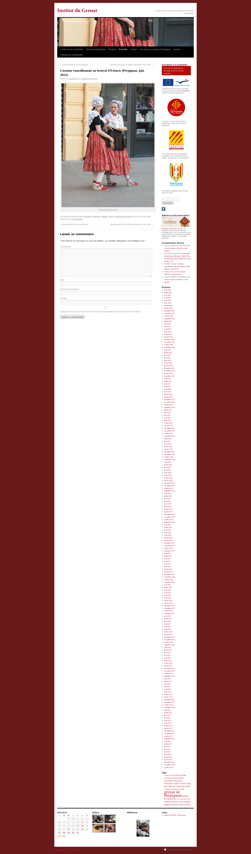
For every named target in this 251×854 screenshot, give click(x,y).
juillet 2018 (168, 527)
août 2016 (167, 584)
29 (69, 832)
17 (78, 825)
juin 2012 (167, 715)
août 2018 (167, 524)
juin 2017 (167, 558)
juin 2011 (167, 746)
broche (166, 778)
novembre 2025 (169, 313)
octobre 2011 (168, 736)
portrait (167, 804)
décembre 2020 (169, 451)
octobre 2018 (168, 519)
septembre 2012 (169, 707)
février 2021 (168, 446)
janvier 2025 (168, 337)
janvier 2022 (168, 425)
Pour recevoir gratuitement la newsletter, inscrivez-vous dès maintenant (173, 70)
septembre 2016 (169, 582)
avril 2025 (167, 329)
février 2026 (168, 305)
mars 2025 (167, 331)
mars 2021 (167, 444)
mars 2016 (167, 598)
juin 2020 (167, 467)
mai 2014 (167, 655)
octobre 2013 (168, 673)
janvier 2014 (168, 665)
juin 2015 (167, 621)
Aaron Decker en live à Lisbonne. (74, 64)
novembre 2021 (169, 431)
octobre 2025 (168, 316)
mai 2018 (167, 530)
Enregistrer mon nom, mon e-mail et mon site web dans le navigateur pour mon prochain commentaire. (100, 311)
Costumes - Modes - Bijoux (103, 216)
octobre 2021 (168, 433)
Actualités (123, 49)
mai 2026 (167, 297)
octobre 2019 (168, 488)
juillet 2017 (168, 556)
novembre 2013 (169, 671)
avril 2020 (167, 472)
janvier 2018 (168, 540)
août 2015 (167, 616)
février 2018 (168, 538)
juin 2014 (167, 652)
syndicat (182, 804)
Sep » (64, 836)
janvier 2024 (168, 365)
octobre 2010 (168, 767)
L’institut (133, 49)
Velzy (188, 804)
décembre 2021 (169, 428)
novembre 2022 (169, 402)
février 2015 (168, 631)
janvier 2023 (168, 397)
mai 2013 (167, 686)
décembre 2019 (169, 483)
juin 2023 (167, 384)
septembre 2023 (169, 376)
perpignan (187, 801)
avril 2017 (167, 564)
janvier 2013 (168, 697)
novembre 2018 (169, 517)
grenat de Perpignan (173, 793)
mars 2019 (167, 506)
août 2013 (167, 678)
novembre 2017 (169, 545)
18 (82, 825)
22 (69, 829)
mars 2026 (167, 303)
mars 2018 (167, 535)
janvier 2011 (168, 759)
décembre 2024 (169, 339)
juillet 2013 (168, 681)
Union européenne (183, 90)
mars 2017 (167, 566)
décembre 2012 (169, 699)
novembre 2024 (169, 342)
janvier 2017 (168, 571)
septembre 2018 (169, 522)
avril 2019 (167, 504)
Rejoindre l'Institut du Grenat (172, 228)
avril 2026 (167, 300)
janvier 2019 (168, 511)
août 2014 (167, 647)
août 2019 (167, 493)
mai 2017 (167, 561)
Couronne (180, 786)
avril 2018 (167, 532)
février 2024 (168, 363)
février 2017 (168, 569)
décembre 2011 (169, 731)
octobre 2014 (168, 642)
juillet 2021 (168, 438)
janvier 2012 (168, 728)
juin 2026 (167, 295)
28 (64, 832)
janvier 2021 (168, 449)
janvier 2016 (168, 603)
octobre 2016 (168, 579)
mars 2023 (167, 391)
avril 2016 (167, 595)
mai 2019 (167, 501)
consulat (182, 783)
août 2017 (167, 553)
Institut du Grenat (77, 10)
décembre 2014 (169, 637)
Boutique (112, 49)
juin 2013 (167, 684)
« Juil (59, 836)
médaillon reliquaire (171, 801)
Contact (177, 49)
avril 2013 (167, 689)
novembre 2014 (169, 639)
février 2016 (168, 600)
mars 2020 (167, 475)
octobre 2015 (168, 611)
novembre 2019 (169, 485)
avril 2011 (167, 751)
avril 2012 (167, 720)
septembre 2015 (169, 613)
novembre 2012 (169, 702)
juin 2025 (167, 324)
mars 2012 (167, 723)
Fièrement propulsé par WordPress (179, 849)
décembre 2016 (169, 574)
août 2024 (167, 350)
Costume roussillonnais (96, 49)
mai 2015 (167, 624)
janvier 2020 (168, 480)
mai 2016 (167, 592)
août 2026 (167, 290)
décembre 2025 (169, 311)
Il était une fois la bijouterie (71, 49)
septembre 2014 (169, 645)
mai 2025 (167, 326)
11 (82, 822)
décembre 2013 (169, 668)
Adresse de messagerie (70, 289)
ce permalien (77, 219)
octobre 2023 (168, 373)
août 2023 (167, 378)
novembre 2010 (169, 765)
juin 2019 (167, 498)
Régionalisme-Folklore (123, 216)
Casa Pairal (173, 778)
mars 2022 (167, 420)
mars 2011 (167, 754)
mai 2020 (167, 470)
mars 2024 (167, 360)
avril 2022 (167, 417)
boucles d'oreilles (180, 775)
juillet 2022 (168, 410)
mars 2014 (167, 660)
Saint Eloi (174, 804)
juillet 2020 (168, 464)
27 (60, 832)
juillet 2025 (168, 321)
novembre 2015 (169, 608)
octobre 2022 (168, 404)
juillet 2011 (168, 744)
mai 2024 (167, 357)
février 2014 (168, 663)
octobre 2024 (168, 344)
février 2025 (168, 334)
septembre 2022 (169, 407)
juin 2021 (167, 441)
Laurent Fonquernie (89, 78)
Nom (62, 279)
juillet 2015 (168, 618)
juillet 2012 (168, 712)
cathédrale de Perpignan (173, 780)
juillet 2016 (168, 587)
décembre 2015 (169, 605)
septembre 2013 (169, 676)
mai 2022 (167, 415)
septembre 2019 (169, 491)
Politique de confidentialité (71, 54)
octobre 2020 (168, 457)
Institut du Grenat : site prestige (175, 815)
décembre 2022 (169, 399)
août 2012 (167, 710)
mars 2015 (167, 629)
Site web (63, 298)
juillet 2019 (168, 496)
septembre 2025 (169, 318)
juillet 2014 (168, 650)
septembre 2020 (169, 459)
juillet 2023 (168, 381)
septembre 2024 (169, 347)
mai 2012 (167, 718)
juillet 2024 (168, 352)
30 (73, 832)
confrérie (176, 783)
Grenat (182, 789)
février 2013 (168, 694)
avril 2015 (167, 626)
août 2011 (167, 741)
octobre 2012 (168, 705)
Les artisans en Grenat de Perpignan (155, 49)
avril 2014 (167, 658)
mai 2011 (167, 749)
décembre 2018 (169, 514)
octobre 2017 (168, 548)
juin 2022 (167, 412)
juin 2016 (167, 590)
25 (82, 829)
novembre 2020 (169, 454)
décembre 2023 (169, 368)
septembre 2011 (169, 738)
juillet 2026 (168, 292)
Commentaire (65, 246)
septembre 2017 (169, 551)
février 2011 (168, 757)
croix (187, 786)
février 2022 (168, 423)
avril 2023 (167, 389)
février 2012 (168, 725)
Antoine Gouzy (169, 775)
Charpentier (168, 783)
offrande (180, 802)
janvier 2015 (168, 634)
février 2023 (168, 394)
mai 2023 (167, 386)
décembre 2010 (169, 762)
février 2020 (168, 478)
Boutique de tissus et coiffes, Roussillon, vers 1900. (132, 64)
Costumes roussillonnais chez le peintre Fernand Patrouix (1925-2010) (177, 266)
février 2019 (168, 509)
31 (78, 832)
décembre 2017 (169, 543)
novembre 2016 (169, 577)
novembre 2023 (169, 371)
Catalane (181, 778)
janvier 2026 (168, 308)
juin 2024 (167, 355)
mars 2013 (167, 691)
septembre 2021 (169, 436)
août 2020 (167, 462)
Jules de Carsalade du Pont (182, 799)
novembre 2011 (169, 733)
